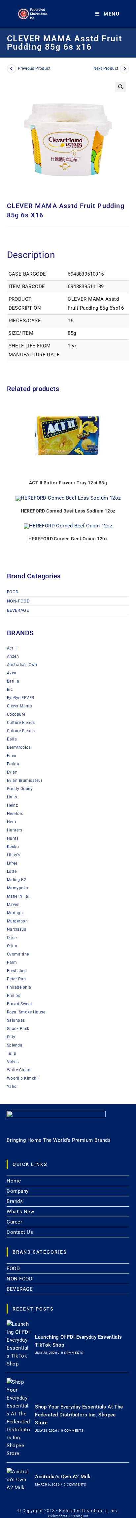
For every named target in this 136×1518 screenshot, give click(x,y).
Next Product (106, 68)
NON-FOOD (18, 601)
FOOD (13, 591)
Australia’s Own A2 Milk (62, 1477)
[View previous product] (11, 68)
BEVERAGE (18, 610)
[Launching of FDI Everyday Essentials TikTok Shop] (18, 1344)
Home (14, 1181)
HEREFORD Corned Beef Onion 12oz (68, 538)
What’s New (20, 1212)
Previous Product (34, 68)
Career (14, 1222)
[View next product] (124, 68)
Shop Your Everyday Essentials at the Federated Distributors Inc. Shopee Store (79, 1415)
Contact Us (20, 1232)
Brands (15, 1201)
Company (18, 1191)
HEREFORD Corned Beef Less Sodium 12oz (68, 510)
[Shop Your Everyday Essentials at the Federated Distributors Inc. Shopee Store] (18, 1417)
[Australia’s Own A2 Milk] (18, 1480)
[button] (120, 87)
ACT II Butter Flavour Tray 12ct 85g (68, 482)
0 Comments (72, 1353)
